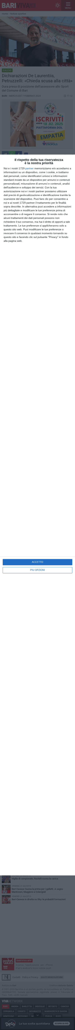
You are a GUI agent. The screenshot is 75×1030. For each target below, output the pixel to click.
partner (29, 168)
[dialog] (37, 515)
